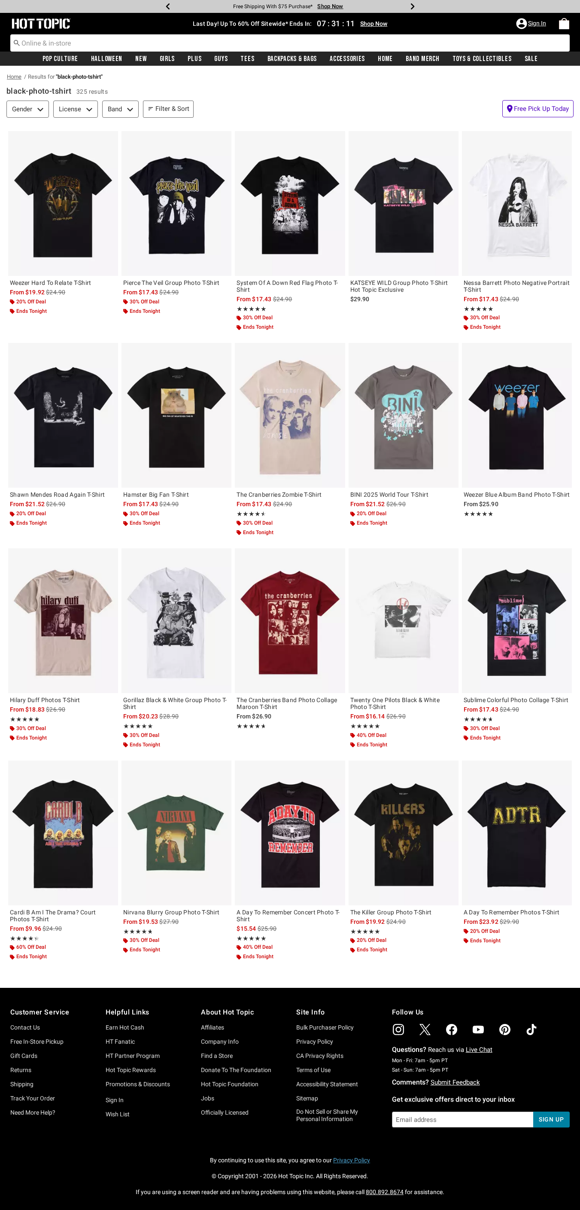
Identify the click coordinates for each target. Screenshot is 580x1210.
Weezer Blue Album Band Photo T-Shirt (517, 494)
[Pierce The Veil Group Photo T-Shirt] (176, 203)
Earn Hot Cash (125, 1027)
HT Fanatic (120, 1041)
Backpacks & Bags (292, 59)
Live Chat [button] (479, 1050)
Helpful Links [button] (127, 1012)
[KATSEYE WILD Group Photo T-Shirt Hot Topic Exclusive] (404, 203)
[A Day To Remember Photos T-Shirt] (517, 833)
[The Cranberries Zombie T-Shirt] (290, 415)
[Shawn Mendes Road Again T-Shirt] (63, 415)
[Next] (412, 6)
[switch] (538, 108)
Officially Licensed (225, 1112)
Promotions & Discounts (138, 1084)
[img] (398, 1029)
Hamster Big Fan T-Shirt (156, 494)
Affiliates (212, 1027)
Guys (221, 59)
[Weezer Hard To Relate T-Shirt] (63, 203)
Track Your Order (32, 1098)
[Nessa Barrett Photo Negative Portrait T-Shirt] (517, 203)
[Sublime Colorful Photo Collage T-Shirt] (517, 620)
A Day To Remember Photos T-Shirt (512, 912)
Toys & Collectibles (482, 59)
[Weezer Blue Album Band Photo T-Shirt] (517, 415)
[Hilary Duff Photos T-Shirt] (63, 620)
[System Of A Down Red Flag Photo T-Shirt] (290, 203)
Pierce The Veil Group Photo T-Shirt (171, 282)
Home (385, 59)
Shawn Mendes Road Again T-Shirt (57, 494)
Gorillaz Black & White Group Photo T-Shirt (175, 703)
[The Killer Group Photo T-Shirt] (404, 833)
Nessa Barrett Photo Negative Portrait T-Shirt (517, 286)
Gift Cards (23, 1055)
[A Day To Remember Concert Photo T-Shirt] (290, 833)
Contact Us (25, 1027)
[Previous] (167, 6)
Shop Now (330, 6)
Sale (531, 59)
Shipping (21, 1084)
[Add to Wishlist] (109, 140)
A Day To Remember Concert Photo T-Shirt (288, 916)
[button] (532, 23)
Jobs (207, 1098)
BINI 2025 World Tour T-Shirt (389, 494)
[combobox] (290, 43)
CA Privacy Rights (319, 1055)
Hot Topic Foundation (229, 1084)
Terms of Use (313, 1069)
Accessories (347, 59)
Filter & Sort (172, 109)
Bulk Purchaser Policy (325, 1027)
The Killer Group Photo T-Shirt (391, 912)
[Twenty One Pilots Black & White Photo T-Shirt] (404, 620)
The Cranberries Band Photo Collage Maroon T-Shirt (287, 703)
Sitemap (307, 1098)
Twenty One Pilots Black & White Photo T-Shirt (395, 703)
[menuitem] (564, 23)
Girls (167, 59)
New (140, 59)
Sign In (115, 1100)
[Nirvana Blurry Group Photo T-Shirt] (176, 833)
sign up (551, 1119)
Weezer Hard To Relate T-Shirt (50, 282)
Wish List (118, 1114)
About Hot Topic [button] (227, 1012)
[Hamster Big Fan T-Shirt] (176, 415)
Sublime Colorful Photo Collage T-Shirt (516, 700)
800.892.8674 (385, 1192)
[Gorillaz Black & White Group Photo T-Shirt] (176, 620)
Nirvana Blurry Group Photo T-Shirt (171, 912)
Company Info (220, 1041)
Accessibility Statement (327, 1084)
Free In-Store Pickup (37, 1041)
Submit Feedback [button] (455, 1082)
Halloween (106, 59)
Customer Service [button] (40, 1012)
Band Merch (422, 59)
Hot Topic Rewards (131, 1069)
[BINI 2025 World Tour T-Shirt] (404, 415)
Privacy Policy (314, 1041)
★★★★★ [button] (251, 309)
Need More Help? (32, 1112)
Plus (194, 59)
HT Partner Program (133, 1055)
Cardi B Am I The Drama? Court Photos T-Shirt (53, 916)
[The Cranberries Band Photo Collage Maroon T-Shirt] (290, 620)
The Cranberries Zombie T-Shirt (279, 494)
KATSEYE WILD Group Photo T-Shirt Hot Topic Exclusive (399, 286)
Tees (247, 59)
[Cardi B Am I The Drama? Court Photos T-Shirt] (63, 833)
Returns (20, 1069)
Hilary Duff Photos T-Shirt (45, 700)
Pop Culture (60, 59)
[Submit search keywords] (16, 42)
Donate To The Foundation (236, 1069)
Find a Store (217, 1055)
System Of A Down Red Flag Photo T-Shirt (287, 286)
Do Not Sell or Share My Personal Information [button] (327, 1115)
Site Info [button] (310, 1012)
